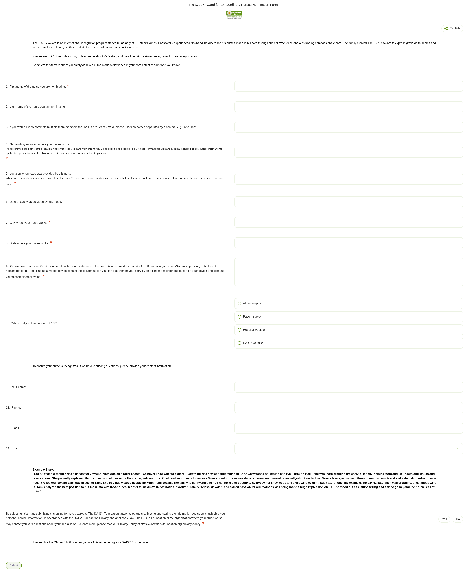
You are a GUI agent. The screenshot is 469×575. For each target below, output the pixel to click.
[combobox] (348, 448)
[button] (452, 448)
